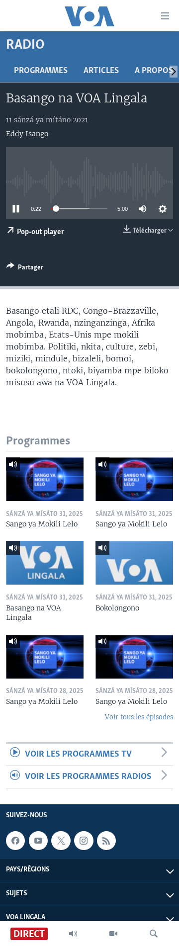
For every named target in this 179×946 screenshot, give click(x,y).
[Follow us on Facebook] (15, 840)
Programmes (41, 71)
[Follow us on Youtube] (38, 840)
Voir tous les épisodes (139, 717)
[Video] (113, 933)
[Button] (24, 268)
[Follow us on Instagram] (83, 840)
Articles (101, 71)
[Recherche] (154, 933)
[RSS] (106, 840)
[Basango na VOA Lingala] (45, 563)
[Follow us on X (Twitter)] (60, 840)
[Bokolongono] (134, 563)
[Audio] (73, 933)
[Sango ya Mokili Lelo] (45, 479)
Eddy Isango (27, 133)
